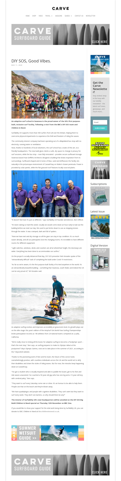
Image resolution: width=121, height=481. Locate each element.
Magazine (58, 16)
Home (28, 16)
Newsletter (90, 16)
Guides (67, 16)
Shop (34, 16)
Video (41, 16)
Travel (47, 16)
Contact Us (79, 16)
